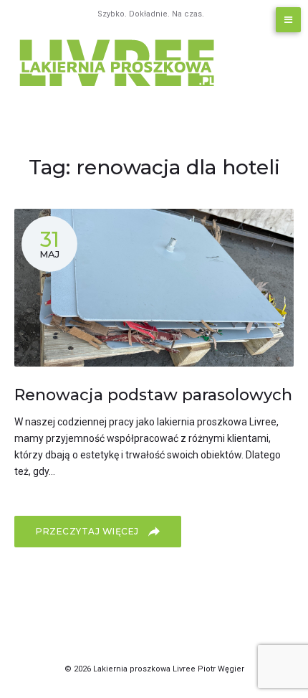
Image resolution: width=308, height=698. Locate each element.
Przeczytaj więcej (88, 531)
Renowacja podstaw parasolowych (153, 395)
